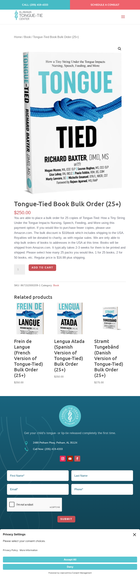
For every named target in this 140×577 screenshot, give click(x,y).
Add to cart (42, 267)
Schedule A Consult (105, 5)
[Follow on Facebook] (77, 459)
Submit (66, 519)
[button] (119, 48)
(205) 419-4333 (54, 449)
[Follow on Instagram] (63, 459)
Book (27, 37)
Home (18, 37)
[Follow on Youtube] (70, 459)
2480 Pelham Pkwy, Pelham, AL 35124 (55, 442)
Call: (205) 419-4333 (35, 5)
